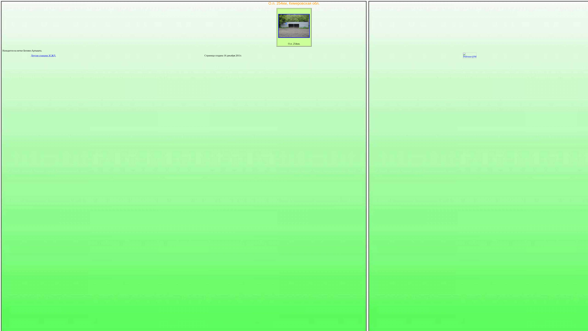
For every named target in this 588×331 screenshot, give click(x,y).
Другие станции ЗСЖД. (43, 55)
